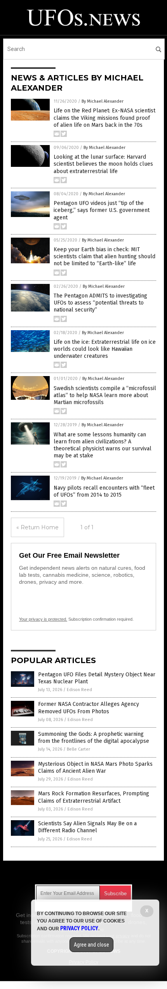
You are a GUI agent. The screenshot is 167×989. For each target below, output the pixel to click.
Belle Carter (78, 749)
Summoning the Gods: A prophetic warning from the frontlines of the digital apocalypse (93, 737)
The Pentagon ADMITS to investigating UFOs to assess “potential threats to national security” (100, 302)
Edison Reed (79, 689)
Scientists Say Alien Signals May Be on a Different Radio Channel (87, 827)
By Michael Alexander (103, 101)
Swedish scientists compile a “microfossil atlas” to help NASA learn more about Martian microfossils (105, 395)
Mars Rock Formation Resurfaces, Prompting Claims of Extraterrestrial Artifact (93, 797)
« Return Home (37, 527)
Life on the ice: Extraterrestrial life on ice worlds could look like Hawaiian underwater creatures (105, 349)
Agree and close (91, 945)
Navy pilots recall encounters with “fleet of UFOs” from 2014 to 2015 (104, 491)
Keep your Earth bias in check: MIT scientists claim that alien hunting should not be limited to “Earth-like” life (104, 256)
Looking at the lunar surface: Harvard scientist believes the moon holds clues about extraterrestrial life (103, 164)
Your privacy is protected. (43, 619)
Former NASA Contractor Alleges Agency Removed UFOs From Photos (88, 707)
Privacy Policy (79, 928)
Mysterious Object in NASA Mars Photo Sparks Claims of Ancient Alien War (95, 767)
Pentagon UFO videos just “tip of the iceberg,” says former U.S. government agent (102, 210)
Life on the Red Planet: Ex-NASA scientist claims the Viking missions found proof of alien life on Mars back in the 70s (104, 117)
